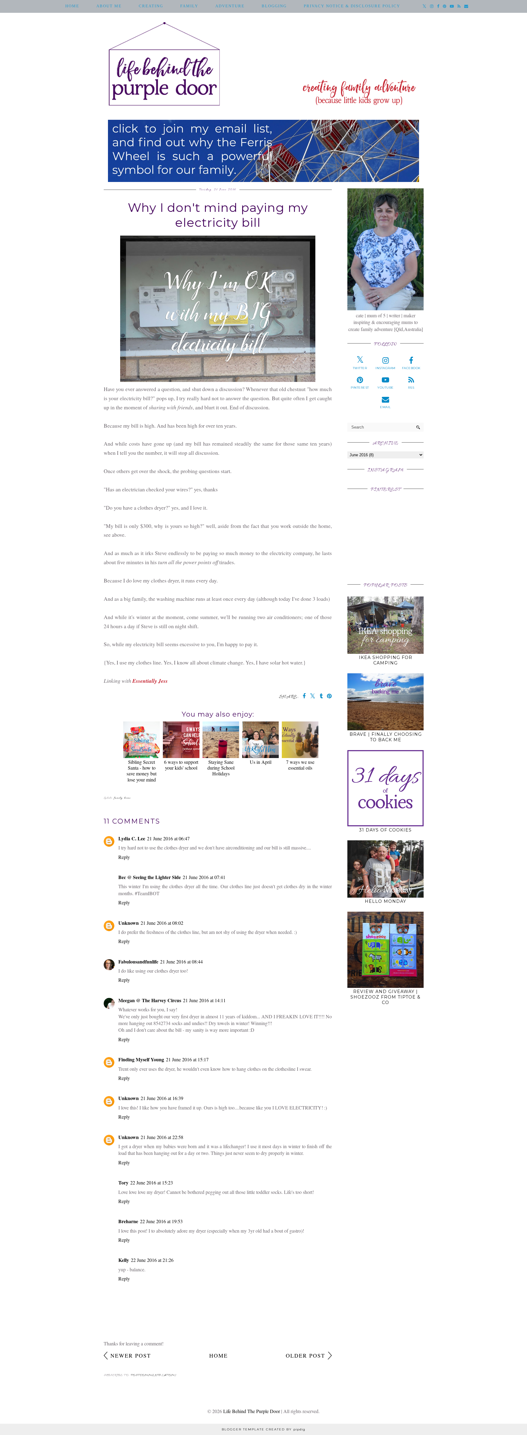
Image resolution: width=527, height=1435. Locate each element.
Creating (151, 6)
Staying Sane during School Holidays (221, 768)
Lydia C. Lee (131, 838)
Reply (124, 857)
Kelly (123, 1259)
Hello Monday (385, 901)
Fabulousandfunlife (138, 961)
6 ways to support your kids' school (181, 765)
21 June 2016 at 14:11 (204, 1000)
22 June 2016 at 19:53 (161, 1221)
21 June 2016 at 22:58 (162, 1137)
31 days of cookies (385, 830)
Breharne (128, 1221)
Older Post (305, 1355)
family (189, 6)
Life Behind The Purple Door (251, 1411)
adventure (230, 6)
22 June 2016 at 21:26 (152, 1260)
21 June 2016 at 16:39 (162, 1098)
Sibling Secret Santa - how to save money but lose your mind (141, 771)
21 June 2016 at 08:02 (162, 923)
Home (72, 6)
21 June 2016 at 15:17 (187, 1059)
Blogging (274, 6)
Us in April (260, 762)
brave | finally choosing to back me (386, 737)
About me (109, 6)
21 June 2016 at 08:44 (181, 961)
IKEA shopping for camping (385, 660)
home (127, 798)
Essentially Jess (150, 681)
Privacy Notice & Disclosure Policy (352, 6)
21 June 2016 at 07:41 (204, 877)
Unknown (128, 922)
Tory (123, 1182)
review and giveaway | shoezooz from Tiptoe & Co (385, 997)
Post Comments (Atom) (154, 1375)
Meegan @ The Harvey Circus (149, 1000)
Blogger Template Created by (263, 1429)
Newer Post (130, 1355)
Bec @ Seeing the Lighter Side (149, 877)
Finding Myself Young (141, 1059)
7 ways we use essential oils (300, 765)
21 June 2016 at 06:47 (168, 838)
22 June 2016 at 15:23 (151, 1182)
